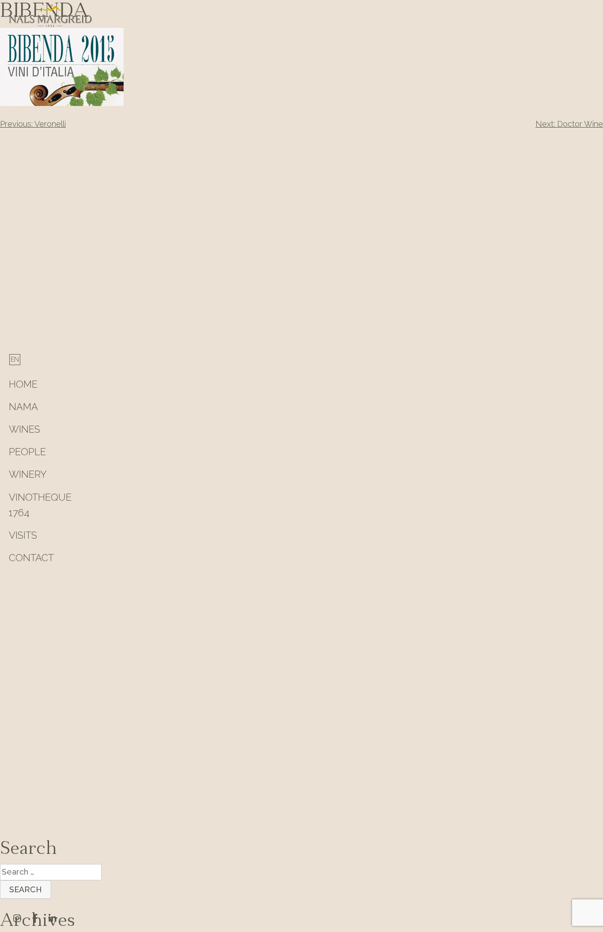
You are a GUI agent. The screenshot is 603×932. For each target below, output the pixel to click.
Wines (24, 429)
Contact (31, 557)
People (27, 451)
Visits (23, 535)
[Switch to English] (15, 359)
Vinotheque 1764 (40, 504)
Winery (28, 474)
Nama (23, 406)
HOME (23, 384)
